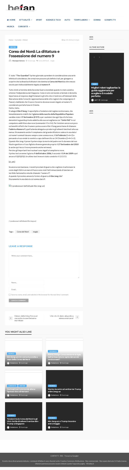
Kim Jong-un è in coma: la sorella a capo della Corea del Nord (22, 358)
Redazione (14, 363)
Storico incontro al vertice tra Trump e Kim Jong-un (64, 390)
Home (12, 20)
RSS (61, 456)
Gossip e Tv (110, 20)
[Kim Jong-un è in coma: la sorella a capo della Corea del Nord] (23, 352)
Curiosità (23, 26)
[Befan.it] (21, 8)
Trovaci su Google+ (71, 456)
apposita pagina (79, 464)
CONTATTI (54, 456)
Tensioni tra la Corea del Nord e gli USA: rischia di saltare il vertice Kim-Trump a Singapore (23, 421)
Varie (95, 84)
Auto (67, 20)
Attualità (24, 20)
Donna (97, 20)
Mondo (11, 353)
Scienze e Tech (53, 20)
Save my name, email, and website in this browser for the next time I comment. (40, 295)
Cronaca (53, 351)
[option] (106, 78)
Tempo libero (81, 20)
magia (52, 61)
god (96, 100)
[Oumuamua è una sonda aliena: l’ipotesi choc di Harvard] (23, 384)
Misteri (13, 47)
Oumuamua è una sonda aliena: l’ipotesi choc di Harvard (21, 390)
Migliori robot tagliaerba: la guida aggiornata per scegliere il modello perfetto (105, 91)
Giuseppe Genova (18, 61)
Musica (10, 26)
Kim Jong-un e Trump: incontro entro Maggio (62, 422)
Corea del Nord (43, 61)
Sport (39, 20)
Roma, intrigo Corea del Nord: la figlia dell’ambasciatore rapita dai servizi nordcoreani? (64, 357)
